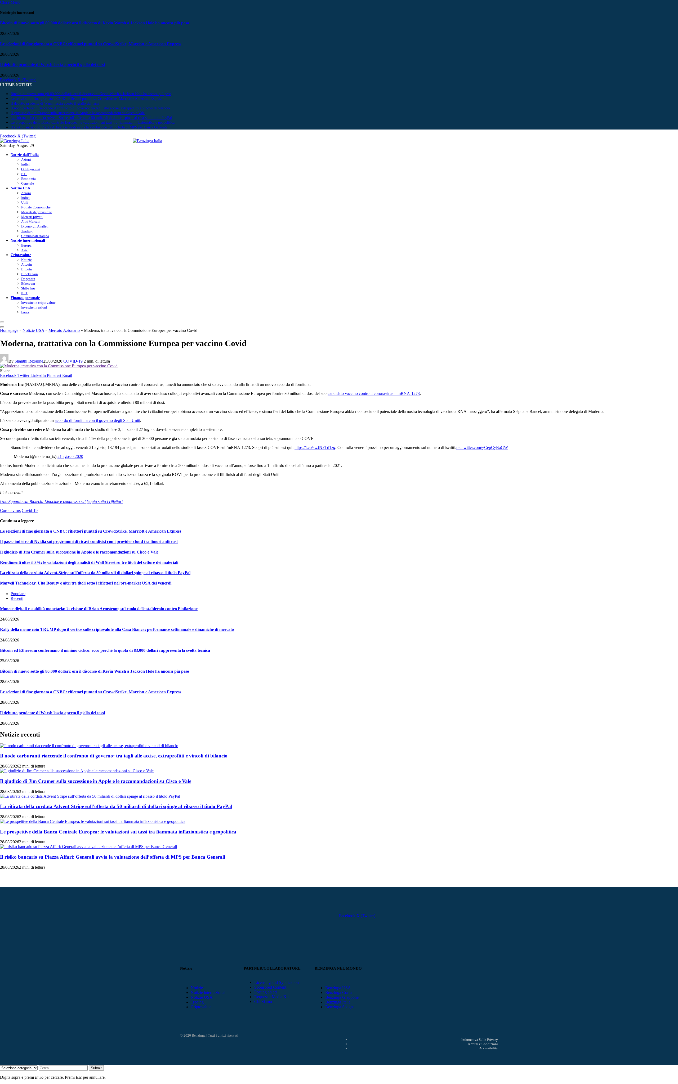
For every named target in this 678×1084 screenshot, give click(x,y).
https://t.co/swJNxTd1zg (315, 447)
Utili (24, 202)
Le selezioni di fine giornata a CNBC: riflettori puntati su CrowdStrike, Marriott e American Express (90, 44)
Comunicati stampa (35, 236)
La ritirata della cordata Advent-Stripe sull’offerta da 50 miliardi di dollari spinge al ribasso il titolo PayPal (91, 118)
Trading (27, 231)
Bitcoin (26, 269)
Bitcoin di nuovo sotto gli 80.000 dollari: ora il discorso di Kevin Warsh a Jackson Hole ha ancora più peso (94, 23)
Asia (24, 250)
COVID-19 (73, 361)
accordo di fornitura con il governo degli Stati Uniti (97, 420)
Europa (26, 245)
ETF (24, 174)
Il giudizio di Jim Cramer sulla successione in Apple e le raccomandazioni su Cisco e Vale (78, 113)
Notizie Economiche (36, 207)
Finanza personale (25, 298)
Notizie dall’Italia (25, 155)
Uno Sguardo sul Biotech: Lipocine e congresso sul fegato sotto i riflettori (61, 501)
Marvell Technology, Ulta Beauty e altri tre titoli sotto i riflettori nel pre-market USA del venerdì (85, 583)
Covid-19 (30, 510)
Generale (27, 183)
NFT (24, 293)
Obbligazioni (30, 169)
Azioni (26, 160)
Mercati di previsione (36, 212)
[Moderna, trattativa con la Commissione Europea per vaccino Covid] (59, 366)
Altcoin (26, 264)
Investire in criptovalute (38, 303)
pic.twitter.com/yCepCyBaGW (482, 447)
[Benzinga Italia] (132, 141)
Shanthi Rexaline (29, 361)
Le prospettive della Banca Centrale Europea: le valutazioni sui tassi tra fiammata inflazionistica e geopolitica (93, 122)
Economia (28, 179)
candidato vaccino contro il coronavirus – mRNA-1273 (374, 393)
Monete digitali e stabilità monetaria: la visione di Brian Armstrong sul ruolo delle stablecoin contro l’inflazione (99, 608)
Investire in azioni (34, 307)
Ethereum (28, 284)
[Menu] (2, 322)
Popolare (18, 593)
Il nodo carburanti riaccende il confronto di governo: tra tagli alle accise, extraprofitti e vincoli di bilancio (90, 108)
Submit (96, 1068)
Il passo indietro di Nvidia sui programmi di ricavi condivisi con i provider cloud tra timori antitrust (89, 541)
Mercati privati (32, 217)
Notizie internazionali (28, 240)
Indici (25, 164)
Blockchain (29, 274)
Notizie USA (20, 188)
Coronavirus (10, 510)
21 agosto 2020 (70, 456)
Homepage (9, 330)
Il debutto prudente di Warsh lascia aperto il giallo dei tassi (52, 64)
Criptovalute (21, 255)
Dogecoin (28, 279)
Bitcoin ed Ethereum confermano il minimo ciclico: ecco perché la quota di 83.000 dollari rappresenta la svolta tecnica (105, 650)
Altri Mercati (30, 222)
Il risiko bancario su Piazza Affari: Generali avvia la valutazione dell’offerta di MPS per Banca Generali (89, 127)
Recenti (17, 598)
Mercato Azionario (64, 330)
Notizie (26, 260)
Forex (25, 312)
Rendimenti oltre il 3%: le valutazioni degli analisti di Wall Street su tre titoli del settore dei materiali (89, 562)
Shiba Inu (28, 288)
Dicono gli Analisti (34, 226)
